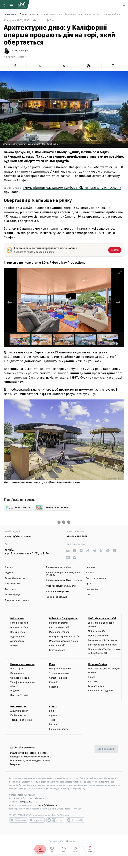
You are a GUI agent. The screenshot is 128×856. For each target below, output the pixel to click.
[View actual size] (112, 272)
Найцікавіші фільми (60, 668)
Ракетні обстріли (58, 622)
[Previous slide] (10, 302)
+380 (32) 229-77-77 (28, 802)
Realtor (21, 57)
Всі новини (17, 618)
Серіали (53, 686)
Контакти (90, 567)
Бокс (51, 710)
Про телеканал (12, 584)
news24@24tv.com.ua (18, 536)
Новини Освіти (97, 664)
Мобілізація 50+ (96, 631)
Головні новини (19, 622)
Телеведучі (10, 589)
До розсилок (106, 749)
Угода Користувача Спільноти (61, 586)
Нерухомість (10, 14)
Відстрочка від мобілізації (102, 644)
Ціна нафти (16, 668)
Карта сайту (92, 589)
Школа (91, 677)
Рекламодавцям (13, 595)
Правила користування (17, 600)
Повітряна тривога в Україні (64, 636)
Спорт (53, 706)
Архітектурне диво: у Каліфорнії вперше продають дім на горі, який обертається (83, 14)
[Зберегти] (113, 66)
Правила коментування (58, 591)
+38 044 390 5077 (76, 536)
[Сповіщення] (124, 5)
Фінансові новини (20, 677)
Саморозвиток (96, 686)
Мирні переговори (59, 632)
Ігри (88, 595)
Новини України (19, 627)
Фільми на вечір (58, 677)
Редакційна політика (15, 578)
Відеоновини (17, 636)
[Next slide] (118, 302)
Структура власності (96, 578)
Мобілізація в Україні (102, 618)
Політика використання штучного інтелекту (63, 574)
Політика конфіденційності (59, 567)
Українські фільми (59, 673)
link (68, 551)
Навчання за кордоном (100, 690)
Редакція (9, 573)
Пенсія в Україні (19, 695)
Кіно (52, 664)
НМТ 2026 (93, 681)
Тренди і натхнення (30, 14)
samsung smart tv (75, 820)
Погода (14, 645)
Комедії (53, 682)
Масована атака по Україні (63, 641)
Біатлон (53, 724)
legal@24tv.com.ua (47, 805)
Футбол (53, 715)
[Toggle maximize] (120, 272)
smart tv (55, 820)
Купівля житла (18, 715)
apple (37, 820)
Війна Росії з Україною (63, 618)
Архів (88, 584)
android (18, 820)
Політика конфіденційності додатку (64, 580)
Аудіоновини (17, 641)
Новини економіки (22, 664)
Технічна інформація (56, 597)
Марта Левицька (21, 51)
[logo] (22, 4)
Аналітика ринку (19, 710)
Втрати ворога (57, 650)
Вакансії (90, 573)
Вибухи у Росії (56, 645)
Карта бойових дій (59, 627)
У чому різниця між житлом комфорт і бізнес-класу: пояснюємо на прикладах (62, 190)
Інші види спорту (58, 729)
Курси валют (17, 673)
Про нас (9, 567)
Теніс (52, 719)
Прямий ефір (17, 632)
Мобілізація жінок (98, 635)
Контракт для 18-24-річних (102, 640)
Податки (15, 690)
